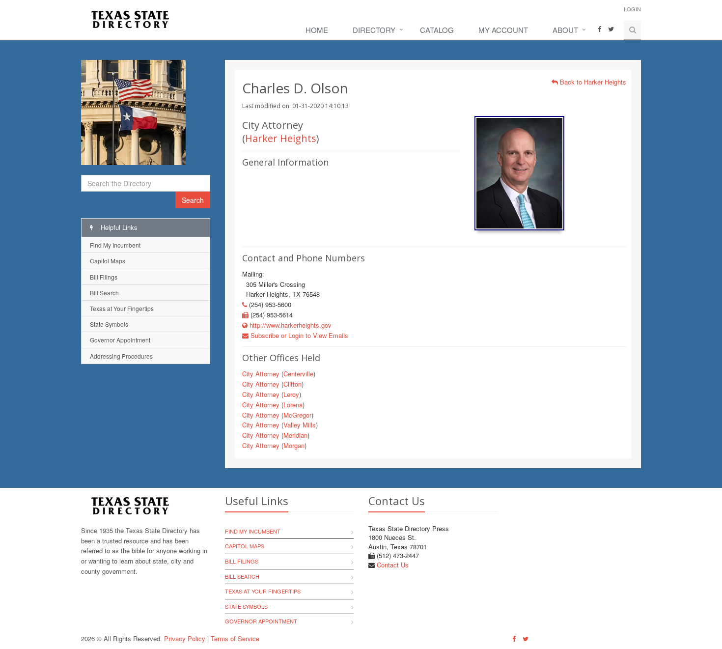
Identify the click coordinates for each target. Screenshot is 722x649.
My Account (503, 30)
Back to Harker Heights (592, 81)
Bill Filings (103, 277)
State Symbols (109, 324)
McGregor (297, 415)
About (565, 30)
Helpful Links (118, 227)
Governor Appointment (120, 340)
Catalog (437, 30)
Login (632, 9)
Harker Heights (280, 138)
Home (316, 30)
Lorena (293, 404)
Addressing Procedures (121, 356)
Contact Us (393, 564)
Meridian (295, 435)
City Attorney (260, 373)
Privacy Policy (184, 638)
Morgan (294, 445)
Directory (374, 30)
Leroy (291, 394)
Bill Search (104, 292)
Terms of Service (235, 638)
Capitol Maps (107, 260)
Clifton (292, 384)
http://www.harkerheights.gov (290, 325)
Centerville (298, 373)
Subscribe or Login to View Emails (298, 335)
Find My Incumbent (115, 245)
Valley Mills (299, 424)
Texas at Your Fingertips (122, 308)
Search (193, 200)
